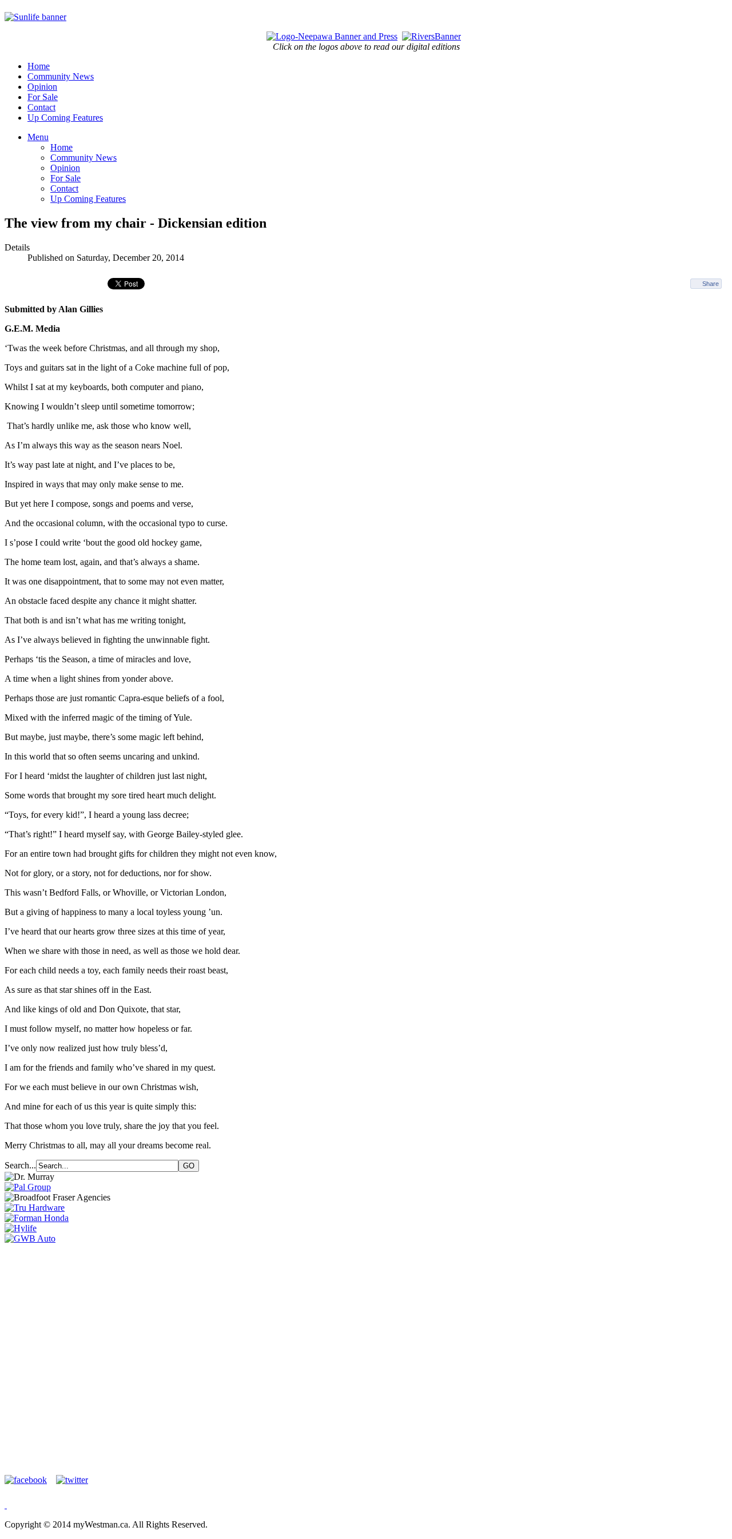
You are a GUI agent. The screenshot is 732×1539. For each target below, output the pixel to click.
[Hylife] (21, 1228)
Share (710, 283)
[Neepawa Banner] (331, 36)
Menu (38, 137)
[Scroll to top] (6, 1505)
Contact (41, 107)
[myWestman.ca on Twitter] (72, 1480)
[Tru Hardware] (35, 1207)
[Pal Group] (28, 1187)
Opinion (42, 87)
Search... (20, 1165)
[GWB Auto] (30, 1238)
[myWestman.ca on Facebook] (29, 1480)
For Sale (42, 97)
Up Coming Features (65, 117)
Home (38, 66)
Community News (60, 76)
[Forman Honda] (37, 1218)
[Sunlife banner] (35, 17)
